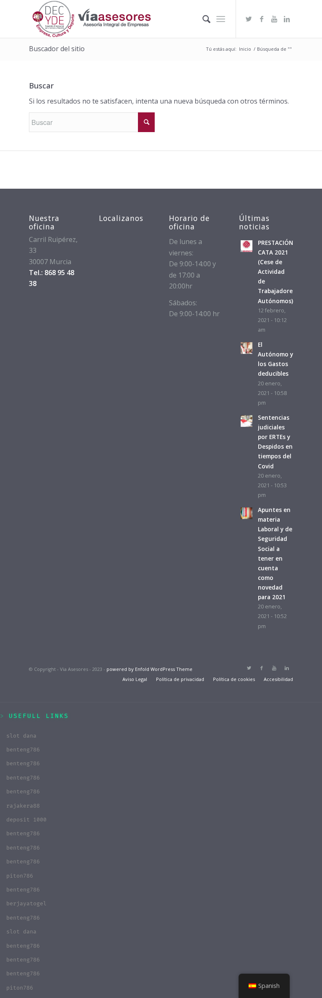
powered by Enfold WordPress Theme (149, 669)
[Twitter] (249, 19)
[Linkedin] (286, 19)
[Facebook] (261, 19)
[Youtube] (274, 19)
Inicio (245, 49)
